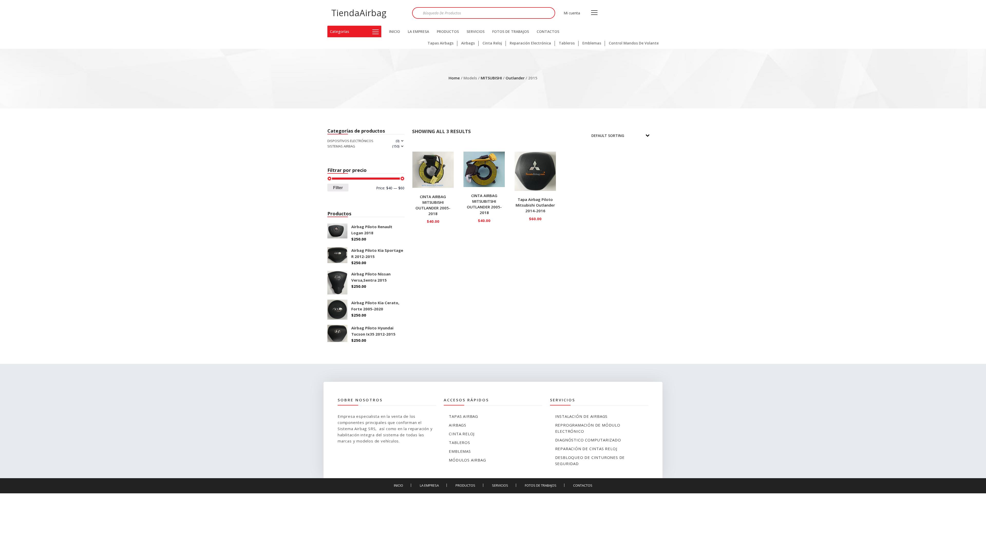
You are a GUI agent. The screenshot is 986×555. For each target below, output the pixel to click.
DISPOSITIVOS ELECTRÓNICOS (350, 140)
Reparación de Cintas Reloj (586, 448)
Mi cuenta (572, 13)
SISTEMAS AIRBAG (341, 146)
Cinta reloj (462, 433)
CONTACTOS (548, 31)
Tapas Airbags (440, 43)
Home (454, 77)
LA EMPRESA (418, 31)
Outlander (515, 77)
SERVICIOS (476, 31)
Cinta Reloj (492, 43)
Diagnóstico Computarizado (588, 439)
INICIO (394, 31)
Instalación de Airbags (581, 416)
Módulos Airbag (467, 459)
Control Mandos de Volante (634, 43)
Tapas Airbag (463, 416)
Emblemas (591, 43)
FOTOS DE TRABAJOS (510, 31)
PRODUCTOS (448, 31)
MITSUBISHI (491, 77)
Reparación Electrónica (530, 43)
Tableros (567, 43)
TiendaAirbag (358, 13)
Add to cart (433, 220)
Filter (338, 187)
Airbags (468, 43)
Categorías (339, 31)
